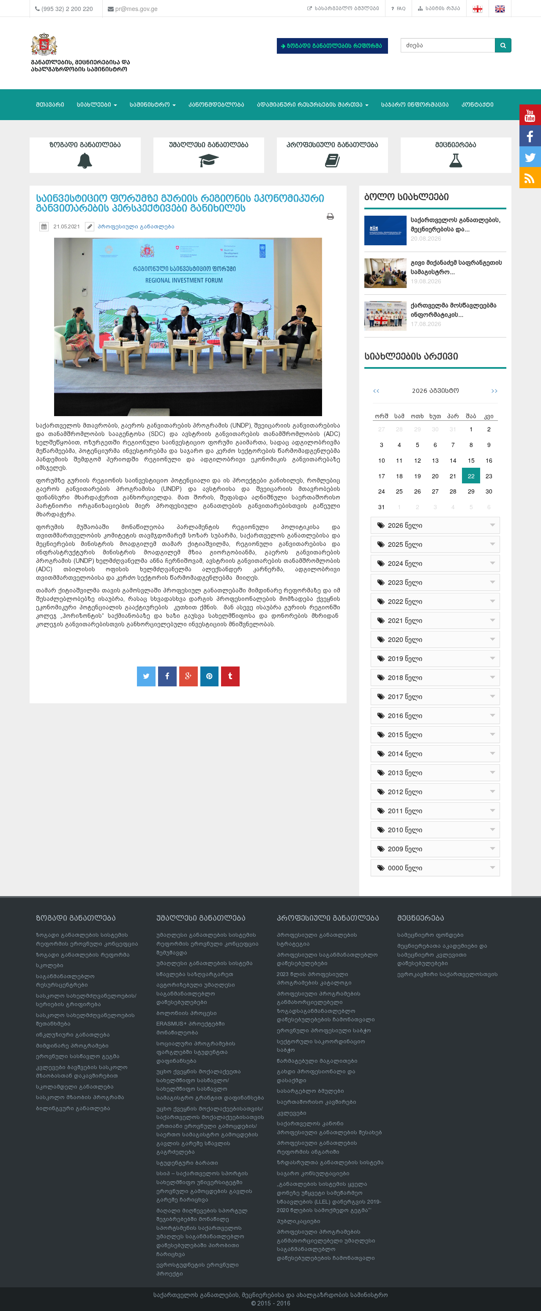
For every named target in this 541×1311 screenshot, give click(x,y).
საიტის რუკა (441, 8)
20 (435, 476)
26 (417, 491)
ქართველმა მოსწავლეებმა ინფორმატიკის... (454, 310)
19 (417, 476)
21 (453, 476)
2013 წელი (403, 772)
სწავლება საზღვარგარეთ (194, 974)
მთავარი (50, 104)
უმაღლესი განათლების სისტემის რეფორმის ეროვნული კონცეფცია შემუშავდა (207, 943)
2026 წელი (403, 525)
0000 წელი (403, 867)
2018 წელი (403, 677)
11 (399, 460)
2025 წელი (403, 544)
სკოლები (49, 965)
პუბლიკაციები (298, 1221)
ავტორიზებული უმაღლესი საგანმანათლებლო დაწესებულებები (195, 993)
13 (435, 460)
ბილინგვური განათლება (73, 1108)
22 (471, 476)
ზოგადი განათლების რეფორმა (83, 955)
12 (417, 460)
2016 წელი (403, 715)
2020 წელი (403, 639)
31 (453, 429)
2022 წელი (403, 601)
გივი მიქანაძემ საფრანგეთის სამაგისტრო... (456, 267)
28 (399, 429)
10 (381, 460)
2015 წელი (403, 734)
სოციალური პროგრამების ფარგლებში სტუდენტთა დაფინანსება (195, 1052)
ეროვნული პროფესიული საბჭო (324, 1030)
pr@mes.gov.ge (136, 8)
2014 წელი (403, 753)
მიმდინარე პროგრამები (72, 1045)
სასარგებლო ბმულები (345, 8)
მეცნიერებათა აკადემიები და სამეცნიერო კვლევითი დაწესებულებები (442, 954)
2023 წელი (403, 582)
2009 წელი (403, 848)
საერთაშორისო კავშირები (316, 1102)
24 (381, 491)
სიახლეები (95, 104)
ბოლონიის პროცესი (186, 1013)
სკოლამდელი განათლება (75, 1086)
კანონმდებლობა (216, 104)
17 (381, 476)
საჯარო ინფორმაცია (415, 104)
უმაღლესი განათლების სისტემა (204, 963)
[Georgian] (478, 8)
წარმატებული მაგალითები (317, 1061)
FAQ (400, 8)
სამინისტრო (151, 104)
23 (489, 476)
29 (417, 429)
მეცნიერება (455, 145)
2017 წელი (403, 696)
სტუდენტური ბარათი (187, 1163)
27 (381, 429)
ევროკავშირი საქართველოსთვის (447, 974)
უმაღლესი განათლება (209, 145)
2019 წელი (403, 658)
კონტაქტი (478, 104)
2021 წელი (403, 620)
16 (489, 460)
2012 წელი (403, 791)
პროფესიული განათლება (332, 145)
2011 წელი (403, 810)
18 (399, 476)
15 (471, 460)
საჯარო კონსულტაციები (313, 1173)
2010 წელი (403, 829)
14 (453, 460)
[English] (500, 8)
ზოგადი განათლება (85, 145)
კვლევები (291, 1113)
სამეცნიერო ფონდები (430, 935)
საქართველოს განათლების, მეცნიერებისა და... (455, 224)
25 (399, 491)
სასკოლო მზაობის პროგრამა (80, 1097)
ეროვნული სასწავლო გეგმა (78, 1056)
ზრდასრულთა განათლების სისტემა (330, 1162)
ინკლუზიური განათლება (73, 1034)
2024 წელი (403, 563)
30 (435, 429)
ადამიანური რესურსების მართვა (310, 104)
